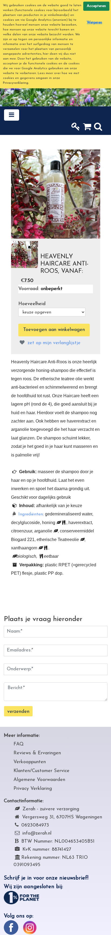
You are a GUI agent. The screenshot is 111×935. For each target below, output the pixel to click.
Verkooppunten (29, 762)
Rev (17, 753)
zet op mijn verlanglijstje (53, 343)
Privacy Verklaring (32, 788)
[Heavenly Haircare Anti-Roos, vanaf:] (55, 194)
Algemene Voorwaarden (39, 779)
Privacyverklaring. (16, 83)
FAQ (18, 744)
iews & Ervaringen (41, 753)
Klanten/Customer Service (41, 771)
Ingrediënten (30, 514)
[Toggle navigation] (11, 115)
